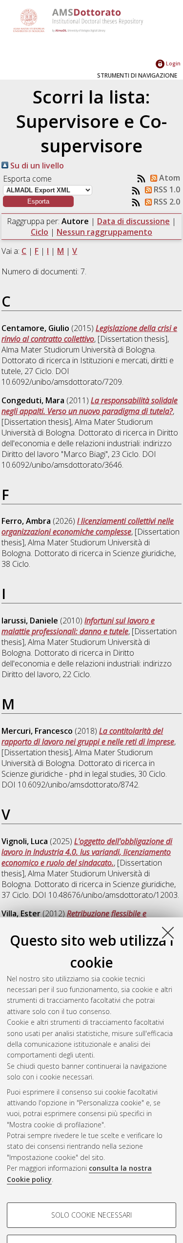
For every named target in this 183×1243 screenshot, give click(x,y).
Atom (168, 177)
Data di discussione (133, 221)
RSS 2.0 (166, 201)
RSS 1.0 (166, 189)
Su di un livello (36, 165)
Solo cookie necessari (91, 1215)
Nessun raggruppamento (104, 232)
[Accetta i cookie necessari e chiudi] (168, 932)
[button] (38, 201)
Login (172, 63)
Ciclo (39, 232)
